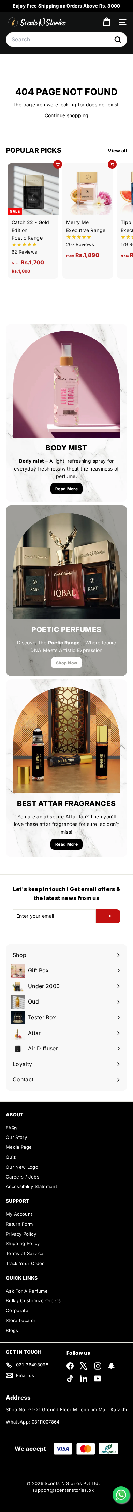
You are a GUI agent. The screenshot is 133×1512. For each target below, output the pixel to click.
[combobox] (66, 39)
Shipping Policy (23, 1243)
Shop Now (66, 662)
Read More (66, 488)
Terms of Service (25, 1253)
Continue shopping (67, 115)
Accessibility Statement (31, 1186)
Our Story (16, 1137)
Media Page (19, 1147)
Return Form (19, 1224)
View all (117, 150)
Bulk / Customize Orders (33, 1300)
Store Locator (21, 1320)
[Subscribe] (108, 916)
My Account (19, 1214)
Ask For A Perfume (27, 1291)
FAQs (11, 1127)
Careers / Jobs (22, 1177)
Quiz (11, 1157)
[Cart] (107, 22)
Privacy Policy (21, 1234)
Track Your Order (25, 1263)
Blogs (12, 1330)
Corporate (17, 1310)
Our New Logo (22, 1167)
